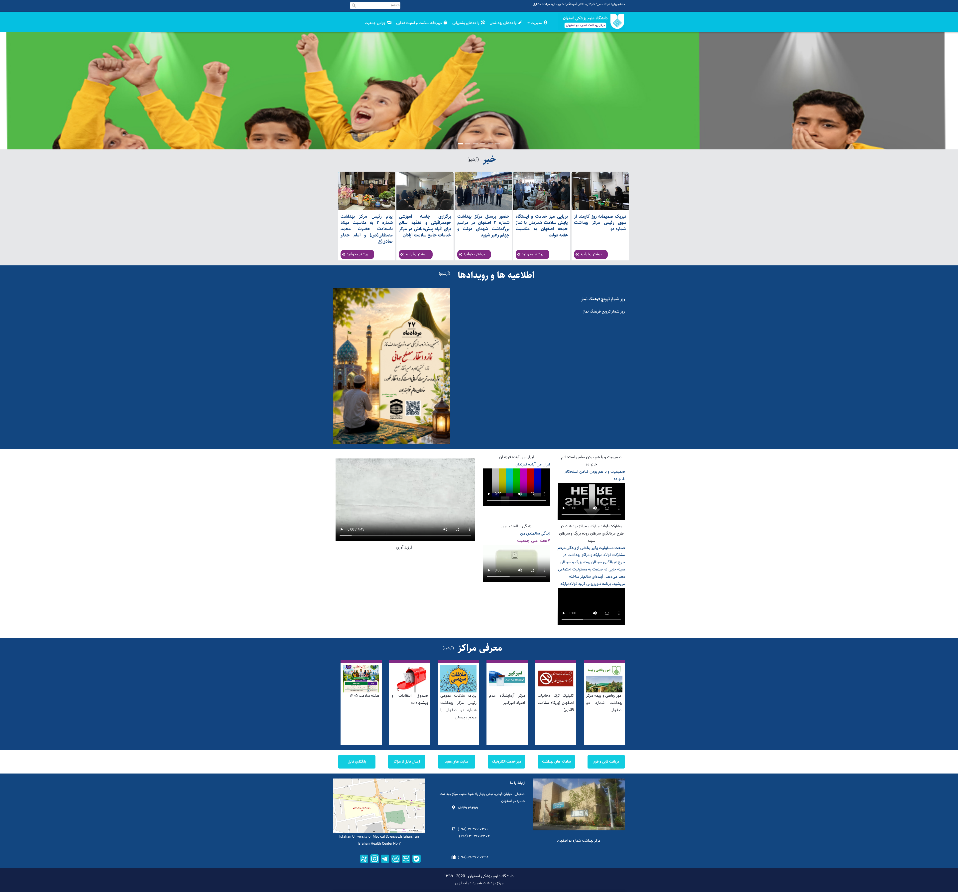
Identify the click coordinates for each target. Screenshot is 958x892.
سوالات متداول (541, 4)
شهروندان (558, 4)
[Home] (591, 21)
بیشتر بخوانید (357, 254)
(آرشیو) (473, 160)
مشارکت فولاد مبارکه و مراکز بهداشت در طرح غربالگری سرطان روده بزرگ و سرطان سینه (591, 533)
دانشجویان (618, 4)
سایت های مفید (456, 762)
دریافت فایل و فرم (606, 762)
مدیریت (536, 23)
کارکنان (590, 4)
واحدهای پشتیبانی (466, 23)
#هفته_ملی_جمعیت (533, 541)
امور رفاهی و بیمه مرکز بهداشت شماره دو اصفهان (604, 703)
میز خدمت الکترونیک (506, 762)
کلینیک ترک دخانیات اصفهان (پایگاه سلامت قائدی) (556, 703)
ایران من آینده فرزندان (516, 457)
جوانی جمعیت (376, 23)
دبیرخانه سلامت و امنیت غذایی (419, 23)
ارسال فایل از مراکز (407, 762)
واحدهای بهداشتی (503, 23)
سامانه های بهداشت (556, 762)
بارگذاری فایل (357, 762)
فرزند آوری (404, 548)
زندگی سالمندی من (516, 526)
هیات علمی (603, 4)
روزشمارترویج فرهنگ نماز (604, 299)
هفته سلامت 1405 (364, 696)
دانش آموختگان (575, 4)
